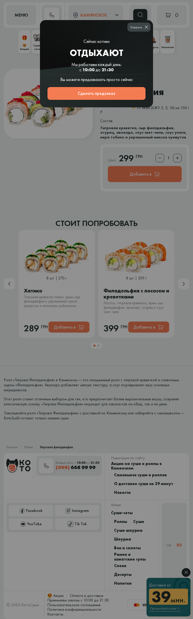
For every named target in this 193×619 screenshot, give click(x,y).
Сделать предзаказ (96, 93)
